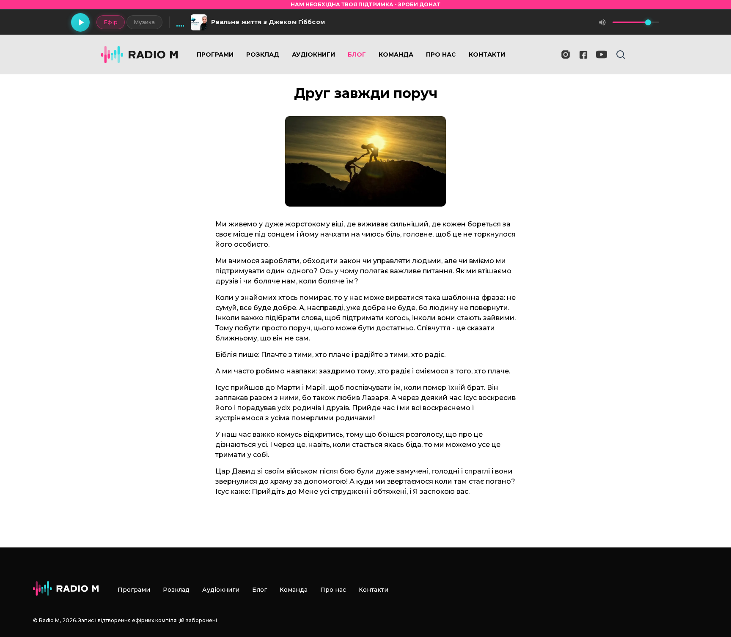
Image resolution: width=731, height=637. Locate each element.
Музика (144, 22)
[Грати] (80, 22)
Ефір (111, 22)
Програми (215, 54)
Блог (357, 54)
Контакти (487, 54)
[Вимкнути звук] (602, 22)
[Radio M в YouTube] (601, 54)
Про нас (441, 54)
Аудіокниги (313, 54)
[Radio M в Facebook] (584, 55)
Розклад (262, 54)
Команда (396, 54)
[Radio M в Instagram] (565, 54)
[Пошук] (621, 54)
